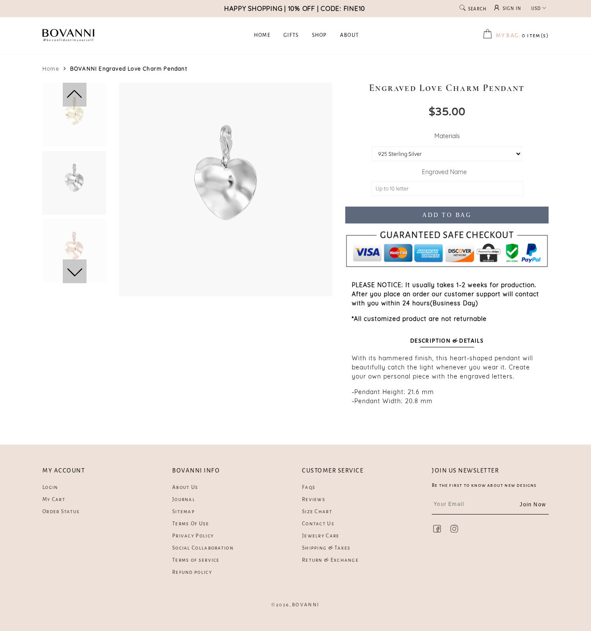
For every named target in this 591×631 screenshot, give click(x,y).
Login (50, 487)
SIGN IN (512, 8)
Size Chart (317, 512)
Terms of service (196, 560)
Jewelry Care (321, 536)
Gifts (291, 35)
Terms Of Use (190, 524)
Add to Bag (447, 215)
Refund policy (192, 572)
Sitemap (183, 512)
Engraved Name (446, 172)
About (349, 35)
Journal (183, 499)
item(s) (522, 35)
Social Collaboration (203, 548)
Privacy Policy (193, 536)
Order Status (61, 512)
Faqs (308, 487)
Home (262, 35)
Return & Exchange (330, 560)
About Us (185, 487)
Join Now (533, 505)
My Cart (53, 499)
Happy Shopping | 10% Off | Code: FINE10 (294, 8)
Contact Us (318, 524)
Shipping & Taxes (326, 548)
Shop (319, 35)
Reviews (313, 499)
